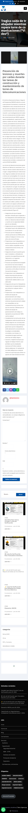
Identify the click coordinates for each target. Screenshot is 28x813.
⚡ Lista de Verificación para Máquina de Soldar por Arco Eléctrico (13, 588)
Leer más (7, 529)
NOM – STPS (6, 751)
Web (4, 461)
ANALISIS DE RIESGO (17, 775)
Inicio (2, 724)
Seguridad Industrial (9, 748)
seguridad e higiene (17, 784)
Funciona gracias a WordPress (9, 807)
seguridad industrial (6, 787)
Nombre (5, 443)
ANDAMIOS (4, 778)
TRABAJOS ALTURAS (18, 787)
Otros (4, 37)
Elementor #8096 (10, 608)
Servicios (3, 740)
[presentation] (14, 508)
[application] (10, 371)
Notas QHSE (6, 634)
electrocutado (12, 778)
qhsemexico (14, 398)
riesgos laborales (6, 784)
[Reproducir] (4, 383)
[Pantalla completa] (16, 383)
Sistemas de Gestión (9, 755)
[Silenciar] (14, 383)
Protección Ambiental (9, 758)
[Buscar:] (9, 494)
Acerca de (4, 728)
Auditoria (5, 743)
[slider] (9, 383)
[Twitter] (7, 390)
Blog (2, 732)
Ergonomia (6, 761)
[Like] (11, 390)
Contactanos (5, 736)
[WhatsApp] (17, 390)
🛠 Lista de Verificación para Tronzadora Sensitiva (13, 554)
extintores (21, 778)
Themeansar (14, 811)
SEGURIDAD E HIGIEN (9, 646)
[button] (10, 371)
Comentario (6, 420)
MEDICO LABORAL (18, 781)
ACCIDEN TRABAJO (6, 775)
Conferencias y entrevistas (10, 764)
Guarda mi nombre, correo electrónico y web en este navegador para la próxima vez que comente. (14, 473)
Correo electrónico (10, 452)
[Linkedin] (14, 390)
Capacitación (6, 746)
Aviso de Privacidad (8, 796)
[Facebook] (4, 390)
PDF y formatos (7, 642)
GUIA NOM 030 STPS (6, 781)
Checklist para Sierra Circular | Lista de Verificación (12, 521)
